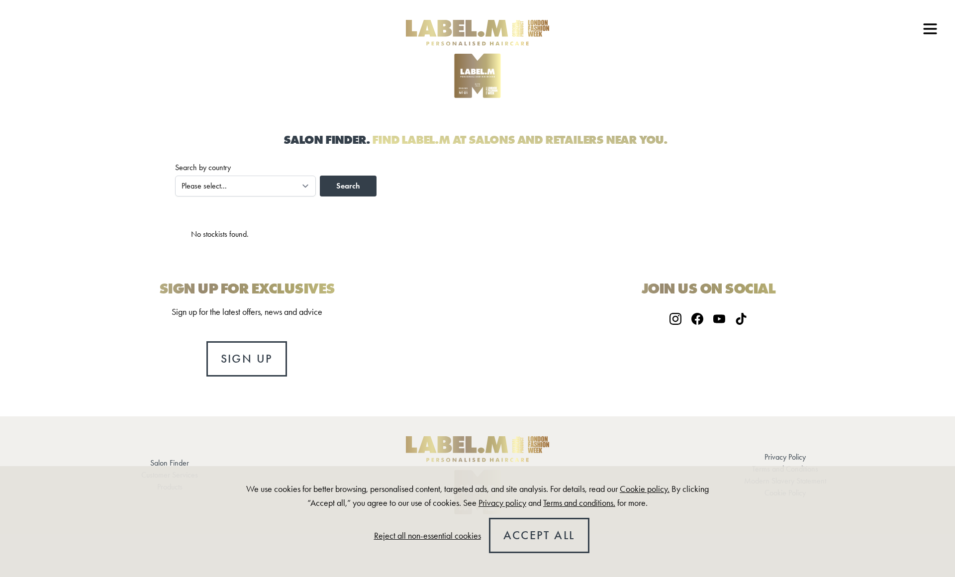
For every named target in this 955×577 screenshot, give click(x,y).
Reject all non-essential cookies (427, 535)
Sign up (247, 359)
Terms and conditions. (579, 502)
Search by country (203, 167)
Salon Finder (169, 463)
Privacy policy (502, 502)
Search (348, 186)
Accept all (539, 535)
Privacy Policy (785, 457)
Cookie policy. (644, 488)
